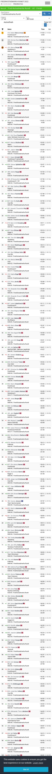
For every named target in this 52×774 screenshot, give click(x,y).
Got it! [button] (26, 769)
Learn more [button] (38, 763)
